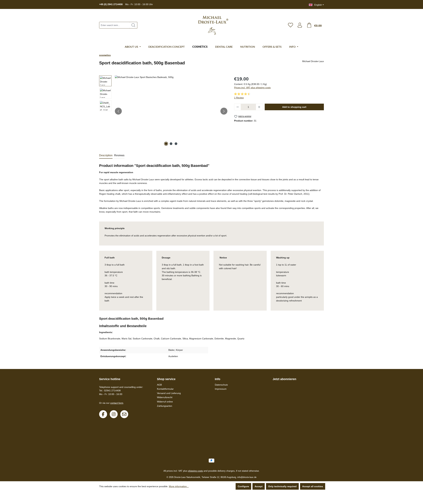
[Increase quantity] (259, 107)
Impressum (221, 389)
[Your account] (299, 25)
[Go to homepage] (213, 25)
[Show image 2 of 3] (171, 143)
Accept (259, 486)
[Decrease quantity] (237, 107)
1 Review (239, 97)
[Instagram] (114, 414)
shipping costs (195, 470)
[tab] (106, 156)
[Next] (223, 111)
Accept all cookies (312, 486)
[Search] (133, 25)
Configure (243, 486)
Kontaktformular (165, 389)
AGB (159, 384)
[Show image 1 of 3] (166, 143)
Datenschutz (221, 384)
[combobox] (114, 25)
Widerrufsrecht (164, 397)
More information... (179, 486)
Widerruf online (165, 401)
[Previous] (118, 111)
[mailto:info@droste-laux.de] (124, 414)
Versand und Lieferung (169, 393)
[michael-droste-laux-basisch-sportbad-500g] (171, 111)
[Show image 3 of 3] (176, 143)
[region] (163, 111)
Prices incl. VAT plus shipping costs (252, 87)
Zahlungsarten (164, 406)
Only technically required (282, 486)
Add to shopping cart (294, 107)
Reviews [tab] (119, 155)
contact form (116, 403)
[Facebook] (103, 414)
